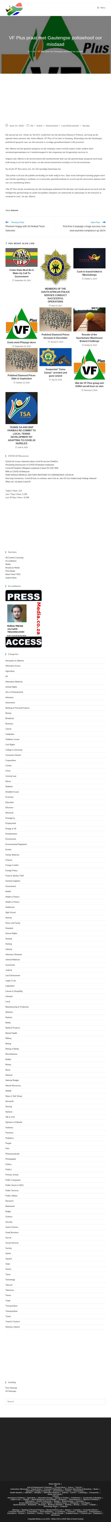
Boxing (76, 1505)
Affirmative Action (12, 666)
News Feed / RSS (13, 574)
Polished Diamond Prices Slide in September (21, 377)
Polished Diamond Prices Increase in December (55, 336)
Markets (8, 1017)
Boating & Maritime (55, 1505)
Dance (8, 781)
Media (8, 564)
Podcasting (29, 1501)
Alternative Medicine (14, 682)
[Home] (29, 51)
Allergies (37, 1493)
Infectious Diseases (13, 954)
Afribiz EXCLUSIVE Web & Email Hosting (67, 1519)
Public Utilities (11, 1196)
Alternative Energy (45, 1498)
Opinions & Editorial (13, 1122)
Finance (8, 860)
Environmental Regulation (16, 844)
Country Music (60, 1487)
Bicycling (42, 1505)
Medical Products (12, 1028)
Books (96, 1489)
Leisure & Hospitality (14, 991)
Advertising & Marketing (82, 1489)
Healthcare (9, 907)
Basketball (32, 1505)
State (7, 1264)
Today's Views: (12, 491)
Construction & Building (92, 1498)
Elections (9, 807)
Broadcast (9, 718)
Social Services (12, 1243)
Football (92, 1505)
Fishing (40, 1513)
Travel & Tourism (12, 1321)
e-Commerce (60, 1512)
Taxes (8, 1274)
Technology (10, 1280)
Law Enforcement (70, 126)
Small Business (12, 1232)
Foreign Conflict (12, 865)
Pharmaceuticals (12, 1154)
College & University (14, 750)
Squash (8, 1259)
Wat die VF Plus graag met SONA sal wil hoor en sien (89, 384)
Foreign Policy (11, 870)
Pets (7, 1148)
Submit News (11, 578)
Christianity (74, 1503)
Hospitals (9, 928)
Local (7, 1001)
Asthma (65, 1493)
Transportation (11, 1306)
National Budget (12, 1080)
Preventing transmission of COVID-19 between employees (29, 465)
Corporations (10, 760)
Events (8, 849)
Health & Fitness (12, 897)
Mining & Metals (12, 1049)
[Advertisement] (56, 102)
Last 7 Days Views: (13, 494)
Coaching (77, 1510)
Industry (8, 949)
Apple (55, 1506)
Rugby (8, 1211)
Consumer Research (17, 1512)
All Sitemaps (10, 1391)
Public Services (12, 1190)
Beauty (8, 713)
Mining (8, 1044)
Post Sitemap (11, 1388)
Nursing (8, 1106)
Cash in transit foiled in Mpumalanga (89, 273)
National (8, 1075)
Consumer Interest (13, 755)
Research (9, 1201)
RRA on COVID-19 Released (17, 471)
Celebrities (9, 734)
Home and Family (12, 923)
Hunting (8, 939)
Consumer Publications (53, 1489)
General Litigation (12, 881)
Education (9, 802)
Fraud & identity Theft (14, 876)
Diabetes (9, 786)
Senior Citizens (11, 1227)
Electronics (55, 1515)
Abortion (19, 1493)
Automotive (10, 703)
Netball (8, 1091)
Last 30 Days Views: (14, 497)
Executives (11, 1513)
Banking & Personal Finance (17, 708)
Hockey (8, 918)
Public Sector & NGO (14, 1185)
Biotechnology (67, 1501)
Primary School (11, 1175)
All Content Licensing (14, 558)
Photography (10, 1159)
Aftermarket (24, 1489)
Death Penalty (57, 1513)
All (32, 126)
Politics (8, 1164)
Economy (9, 797)
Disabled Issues (12, 792)
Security (8, 1222)
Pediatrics (9, 1138)
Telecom (9, 1285)
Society (86, 126)
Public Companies (13, 1180)
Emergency (10, 818)
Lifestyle (9, 996)
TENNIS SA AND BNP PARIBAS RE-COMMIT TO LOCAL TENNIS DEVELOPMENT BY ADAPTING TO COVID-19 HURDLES (22, 435)
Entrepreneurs (11, 834)
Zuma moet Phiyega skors (21, 342)
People (8, 1143)
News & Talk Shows (13, 1096)
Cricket (8, 766)
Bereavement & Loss (54, 1510)
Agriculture (9, 671)
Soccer (8, 1238)
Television (9, 1290)
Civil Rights (10, 744)
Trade (7, 1301)
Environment (10, 839)
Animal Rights (11, 687)
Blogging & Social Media (46, 1500)
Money (8, 1064)
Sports (8, 1253)
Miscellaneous (11, 1054)
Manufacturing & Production (17, 1007)
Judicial (8, 970)
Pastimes (9, 1133)
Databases (97, 1513)
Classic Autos (36, 1489)
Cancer (8, 729)
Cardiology (82, 1493)
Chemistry (80, 1501)
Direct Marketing (46, 1512)
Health (8, 891)
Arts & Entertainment (14, 692)
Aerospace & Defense (14, 661)
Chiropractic (94, 1493)
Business (9, 724)
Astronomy (47, 1501)
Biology (57, 1501)
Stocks (8, 1269)
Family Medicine (12, 855)
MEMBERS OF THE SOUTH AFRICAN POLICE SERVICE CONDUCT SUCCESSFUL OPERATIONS (55, 295)
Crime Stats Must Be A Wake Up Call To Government (21, 273)
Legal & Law (10, 981)
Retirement (10, 1206)
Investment (10, 965)
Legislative (9, 986)
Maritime (9, 1012)
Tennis (8, 1295)
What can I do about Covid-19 (17, 482)
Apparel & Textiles (62, 1498)
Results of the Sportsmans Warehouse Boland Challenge (89, 337)
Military (8, 1038)
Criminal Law (10, 776)
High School (10, 912)
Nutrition (8, 1112)
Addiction (28, 1493)
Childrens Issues (12, 739)
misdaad (14, 210)
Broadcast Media (12, 568)
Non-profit (9, 1101)
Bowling (68, 1505)
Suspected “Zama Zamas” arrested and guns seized (55, 372)
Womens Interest (12, 1327)
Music (8, 1070)
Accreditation (10, 561)
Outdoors (9, 1127)
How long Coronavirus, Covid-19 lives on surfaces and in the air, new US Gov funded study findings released (50, 478)
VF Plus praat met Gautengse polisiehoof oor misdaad (60, 51)
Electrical (9, 813)
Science (8, 1217)
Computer (64, 1506)
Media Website (54, 1484)
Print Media (10, 571)
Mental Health (11, 1033)
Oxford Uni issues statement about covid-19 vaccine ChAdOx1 (31, 461)
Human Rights (11, 933)
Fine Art (79, 1487)
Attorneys (9, 697)
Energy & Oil (10, 829)
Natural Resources (13, 1086)
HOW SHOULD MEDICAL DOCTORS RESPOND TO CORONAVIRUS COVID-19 (39, 475)
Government (52, 126)
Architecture (76, 1498)
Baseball (22, 1505)
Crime (39, 126)
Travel (8, 1316)
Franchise (31, 1513)
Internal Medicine (12, 960)
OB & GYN (10, 1117)
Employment (10, 823)
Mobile (8, 1059)
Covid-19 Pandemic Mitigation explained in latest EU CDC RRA (31, 468)
